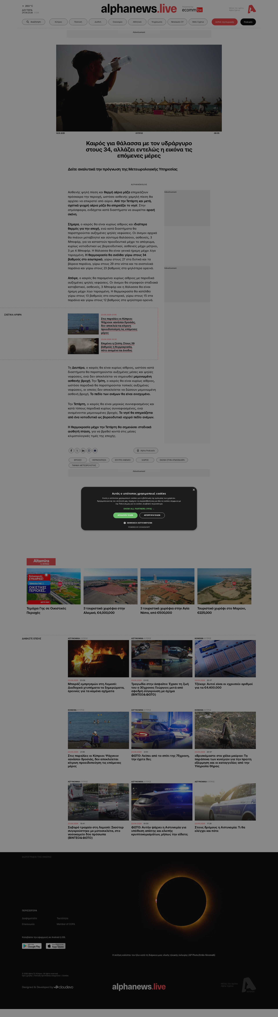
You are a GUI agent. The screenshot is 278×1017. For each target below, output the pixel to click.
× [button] (194, 490)
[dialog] (139, 508)
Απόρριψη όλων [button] (152, 515)
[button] (139, 509)
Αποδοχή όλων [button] (125, 515)
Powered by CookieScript (139, 527)
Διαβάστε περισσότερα (152, 504)
